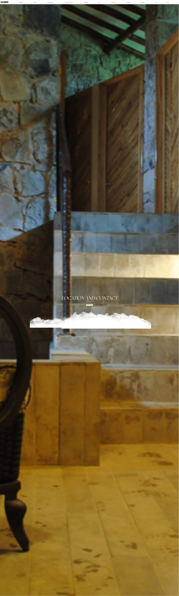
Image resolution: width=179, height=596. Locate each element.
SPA (168, 2)
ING (155, 2)
